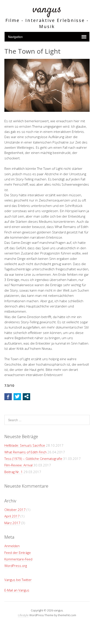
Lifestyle (23, 615)
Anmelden (12, 546)
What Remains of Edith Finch (25, 452)
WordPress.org (15, 565)
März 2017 (12, 523)
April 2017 (12, 516)
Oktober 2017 (15, 509)
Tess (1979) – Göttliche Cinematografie (33, 458)
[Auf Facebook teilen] (8, 396)
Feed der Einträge (17, 552)
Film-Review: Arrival (18, 465)
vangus (47, 9)
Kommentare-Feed (18, 559)
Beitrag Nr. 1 (13, 472)
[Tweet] (17, 396)
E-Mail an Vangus (16, 590)
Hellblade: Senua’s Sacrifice (24, 445)
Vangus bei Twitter (18, 580)
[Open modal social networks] (26, 396)
